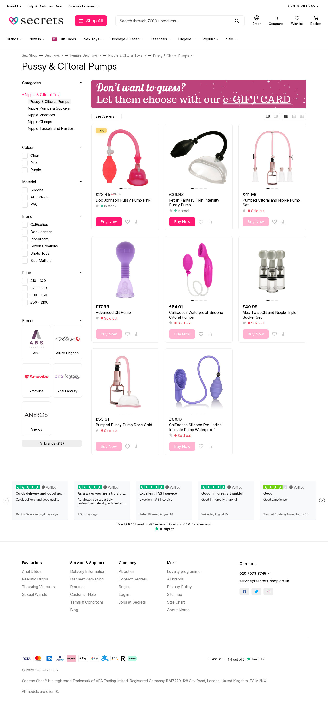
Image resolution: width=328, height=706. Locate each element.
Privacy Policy (179, 586)
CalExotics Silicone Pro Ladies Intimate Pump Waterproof (195, 427)
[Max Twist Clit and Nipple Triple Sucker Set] (272, 270)
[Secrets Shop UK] (37, 20)
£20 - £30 (38, 288)
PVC (34, 204)
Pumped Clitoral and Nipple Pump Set (271, 202)
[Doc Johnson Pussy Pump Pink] (125, 157)
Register (126, 586)
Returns (77, 586)
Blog (74, 609)
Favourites (32, 563)
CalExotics (39, 224)
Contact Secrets (133, 579)
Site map (174, 594)
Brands (12, 39)
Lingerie (184, 39)
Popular (208, 39)
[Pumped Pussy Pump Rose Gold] (125, 382)
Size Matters (41, 260)
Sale (229, 39)
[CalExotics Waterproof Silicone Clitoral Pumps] (199, 270)
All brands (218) (52, 443)
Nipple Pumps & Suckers (49, 108)
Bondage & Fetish (125, 39)
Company (127, 563)
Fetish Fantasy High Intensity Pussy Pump (194, 202)
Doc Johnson (41, 232)
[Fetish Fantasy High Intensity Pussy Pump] (199, 157)
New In (35, 39)
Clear (34, 155)
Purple (35, 170)
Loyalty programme (183, 571)
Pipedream (39, 239)
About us (126, 571)
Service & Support (87, 563)
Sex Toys (91, 39)
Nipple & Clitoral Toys (43, 94)
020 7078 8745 (301, 6)
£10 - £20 (38, 281)
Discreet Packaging (87, 579)
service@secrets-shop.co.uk (264, 581)
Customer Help (83, 594)
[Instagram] (268, 591)
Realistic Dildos (35, 579)
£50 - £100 (39, 302)
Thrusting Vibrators (38, 586)
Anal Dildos (32, 571)
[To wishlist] (127, 221)
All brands (175, 579)
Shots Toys (39, 253)
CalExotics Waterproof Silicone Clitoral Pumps (196, 315)
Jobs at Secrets (132, 602)
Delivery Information (84, 6)
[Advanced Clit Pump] (125, 270)
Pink (33, 163)
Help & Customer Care (44, 6)
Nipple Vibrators (41, 115)
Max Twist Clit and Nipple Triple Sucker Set (269, 315)
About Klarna (178, 609)
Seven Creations (44, 246)
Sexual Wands (34, 594)
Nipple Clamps (40, 121)
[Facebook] (244, 591)
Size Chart (176, 602)
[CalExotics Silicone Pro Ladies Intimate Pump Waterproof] (199, 382)
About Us (14, 6)
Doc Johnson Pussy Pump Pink (123, 200)
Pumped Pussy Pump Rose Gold (124, 424)
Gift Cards (68, 39)
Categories (31, 82)
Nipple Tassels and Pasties (51, 128)
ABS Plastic (40, 197)
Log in (124, 594)
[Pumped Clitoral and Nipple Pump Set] (272, 157)
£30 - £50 (38, 295)
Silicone (36, 190)
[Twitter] (256, 591)
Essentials (159, 39)
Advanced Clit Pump (113, 312)
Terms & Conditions (87, 602)
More (172, 563)
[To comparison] (136, 221)
